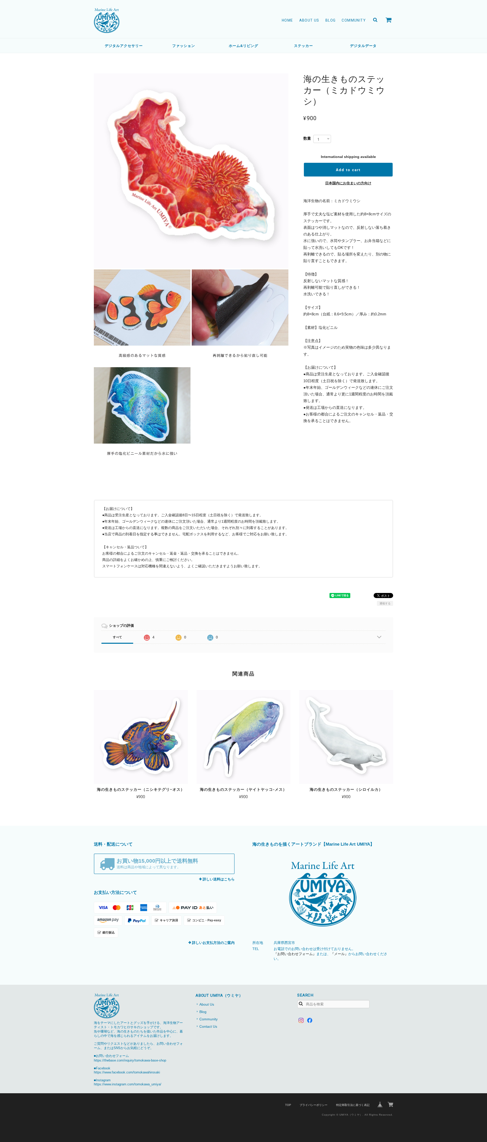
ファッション (183, 46)
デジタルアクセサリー (124, 46)
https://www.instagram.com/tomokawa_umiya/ (127, 1084)
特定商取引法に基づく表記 (353, 1104)
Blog (330, 20)
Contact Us (208, 1026)
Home (287, 20)
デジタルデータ (363, 46)
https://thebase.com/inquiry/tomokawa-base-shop (130, 1060)
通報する (385, 603)
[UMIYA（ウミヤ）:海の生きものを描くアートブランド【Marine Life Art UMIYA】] (322, 894)
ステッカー (303, 46)
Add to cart (348, 169)
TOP (288, 1104)
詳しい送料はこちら (219, 879)
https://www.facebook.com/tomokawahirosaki (127, 1072)
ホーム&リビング (243, 46)
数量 (307, 138)
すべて (117, 637)
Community (354, 20)
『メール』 (339, 954)
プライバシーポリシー (313, 1104)
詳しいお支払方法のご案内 (213, 943)
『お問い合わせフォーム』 (295, 954)
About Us (309, 20)
